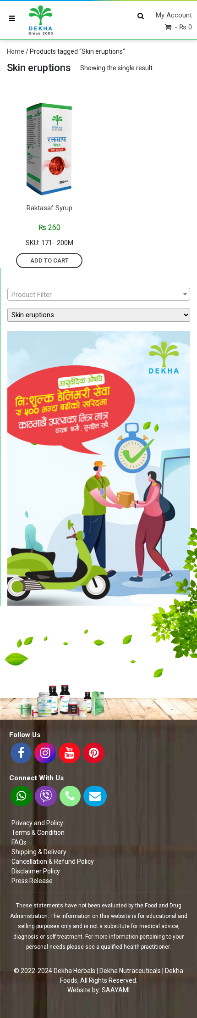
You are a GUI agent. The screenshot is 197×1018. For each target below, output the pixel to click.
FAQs (19, 842)
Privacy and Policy (37, 823)
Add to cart (49, 260)
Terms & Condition (38, 832)
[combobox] (98, 294)
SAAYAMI (116, 990)
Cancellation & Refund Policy (52, 861)
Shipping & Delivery (38, 852)
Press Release (32, 880)
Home (15, 51)
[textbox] (99, 294)
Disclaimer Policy (35, 871)
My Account (174, 15)
